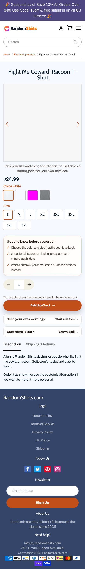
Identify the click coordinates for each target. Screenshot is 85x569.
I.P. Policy (42, 440)
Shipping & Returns (40, 344)
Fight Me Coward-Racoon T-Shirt (58, 54)
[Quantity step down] (8, 284)
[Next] (78, 124)
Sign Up (42, 502)
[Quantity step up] (29, 284)
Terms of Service (42, 424)
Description (12, 344)
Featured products (24, 54)
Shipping (42, 448)
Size (6, 206)
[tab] (14, 345)
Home (6, 54)
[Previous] (7, 124)
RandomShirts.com (23, 398)
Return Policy (42, 415)
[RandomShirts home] (29, 28)
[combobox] (36, 42)
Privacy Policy (42, 432)
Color (12, 186)
